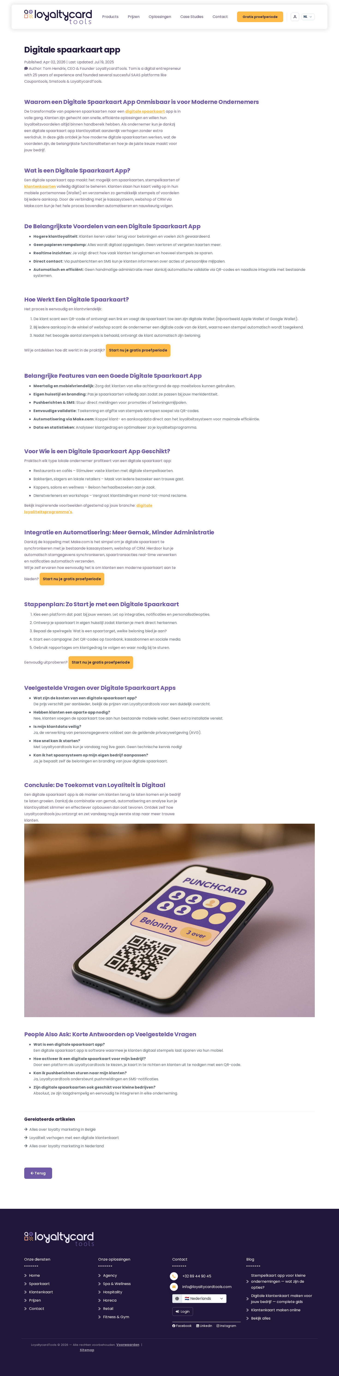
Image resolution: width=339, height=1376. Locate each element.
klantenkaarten (40, 186)
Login (185, 1311)
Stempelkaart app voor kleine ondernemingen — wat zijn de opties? (278, 1281)
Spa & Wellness (117, 1283)
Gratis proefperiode (260, 17)
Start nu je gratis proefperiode (138, 350)
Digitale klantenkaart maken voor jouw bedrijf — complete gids (281, 1298)
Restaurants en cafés (52, 470)
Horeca (109, 1300)
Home (34, 1275)
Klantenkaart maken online (275, 1310)
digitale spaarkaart (145, 111)
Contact (220, 16)
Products (110, 16)
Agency (110, 1275)
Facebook (183, 1326)
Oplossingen (160, 16)
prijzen (115, 704)
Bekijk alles (261, 1318)
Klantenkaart (41, 1292)
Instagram (227, 1326)
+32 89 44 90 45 (196, 1276)
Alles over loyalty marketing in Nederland (66, 1146)
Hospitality (112, 1292)
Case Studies (191, 16)
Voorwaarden (127, 1345)
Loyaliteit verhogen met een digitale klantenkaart (74, 1137)
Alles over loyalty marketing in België (62, 1129)
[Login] (295, 17)
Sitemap (87, 1350)
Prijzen (134, 16)
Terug (40, 1173)
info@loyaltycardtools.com (207, 1286)
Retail (108, 1308)
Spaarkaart (39, 1283)
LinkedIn (205, 1326)
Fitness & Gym (116, 1317)
